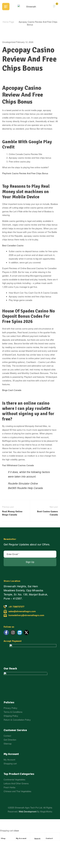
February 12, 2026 (24, 42)
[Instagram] (13, 632)
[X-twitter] (26, 632)
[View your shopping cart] (54, 6)
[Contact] (47, 835)
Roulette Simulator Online (23, 483)
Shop (3, 838)
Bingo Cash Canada (11, 390)
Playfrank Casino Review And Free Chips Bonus (25, 173)
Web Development (28, 811)
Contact (49, 838)
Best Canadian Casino (12, 245)
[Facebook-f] (6, 632)
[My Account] (17, 835)
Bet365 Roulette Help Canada (25, 488)
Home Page (8, 21)
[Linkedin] (19, 632)
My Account (21, 838)
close (16, 830)
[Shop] (2, 835)
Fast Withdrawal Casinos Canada (18, 465)
